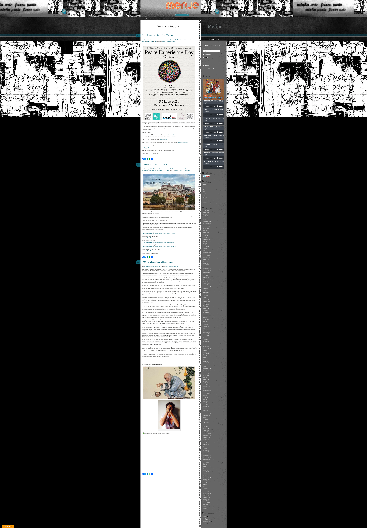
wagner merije (150, 41)
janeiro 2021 (206, 297)
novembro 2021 (207, 286)
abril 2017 (205, 361)
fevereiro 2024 (206, 248)
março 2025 (206, 237)
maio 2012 (205, 468)
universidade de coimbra (154, 170)
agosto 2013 (206, 441)
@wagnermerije (172, 136)
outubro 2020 (206, 301)
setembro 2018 (206, 334)
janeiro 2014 (206, 432)
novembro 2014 (207, 413)
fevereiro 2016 (206, 386)
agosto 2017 (206, 354)
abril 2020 (205, 310)
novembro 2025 (207, 223)
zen (159, 266)
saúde (143, 41)
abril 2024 (205, 245)
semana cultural (192, 169)
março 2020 (206, 312)
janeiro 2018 (206, 345)
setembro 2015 (206, 395)
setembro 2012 (206, 461)
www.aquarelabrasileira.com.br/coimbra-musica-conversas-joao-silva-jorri (158, 233)
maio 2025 (205, 234)
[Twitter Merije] (205, 176)
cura (163, 169)
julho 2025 (205, 230)
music (175, 169)
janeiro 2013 (206, 453)
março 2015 (206, 406)
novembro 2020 (207, 299)
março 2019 (206, 326)
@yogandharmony (148, 147)
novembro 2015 (207, 392)
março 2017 (206, 363)
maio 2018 (205, 337)
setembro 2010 (206, 499)
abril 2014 (205, 426)
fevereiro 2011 (206, 492)
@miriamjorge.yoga (172, 134)
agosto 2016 (206, 375)
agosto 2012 (206, 463)
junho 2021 (206, 292)
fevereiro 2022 (206, 283)
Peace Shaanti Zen (191, 39)
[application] (213, 106)
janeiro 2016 (206, 388)
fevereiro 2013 (206, 452)
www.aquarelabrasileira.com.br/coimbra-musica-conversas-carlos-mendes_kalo (159, 237)
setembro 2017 (206, 352)
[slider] (211, 106)
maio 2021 (205, 294)
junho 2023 (206, 259)
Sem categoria (206, 521)
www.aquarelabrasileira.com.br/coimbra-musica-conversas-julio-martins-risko (159, 246)
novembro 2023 (207, 254)
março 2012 (206, 472)
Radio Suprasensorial (183, 142)
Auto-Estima (147, 39)
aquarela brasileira (151, 169)
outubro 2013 (206, 437)
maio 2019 (205, 323)
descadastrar (208, 54)
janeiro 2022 (206, 285)
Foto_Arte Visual (207, 518)
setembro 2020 (206, 303)
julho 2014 (205, 421)
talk (145, 41)
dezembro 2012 (207, 455)
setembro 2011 (206, 479)
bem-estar (153, 39)
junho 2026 (206, 212)
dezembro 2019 (207, 314)
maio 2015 (205, 403)
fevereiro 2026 (206, 217)
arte (157, 169)
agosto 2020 (206, 305)
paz (181, 169)
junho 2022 (206, 277)
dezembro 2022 (207, 268)
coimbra (160, 169)
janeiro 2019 (206, 328)
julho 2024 (205, 241)
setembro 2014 (206, 417)
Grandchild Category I (208, 519)
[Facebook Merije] (203, 176)
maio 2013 (205, 446)
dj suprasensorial (162, 39)
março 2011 (206, 490)
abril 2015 (205, 404)
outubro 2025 (206, 225)
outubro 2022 (206, 272)
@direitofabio (163, 139)
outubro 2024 (206, 239)
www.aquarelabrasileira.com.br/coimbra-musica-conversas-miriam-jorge (158, 242)
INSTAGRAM (213, 68)
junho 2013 (206, 444)
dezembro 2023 (207, 252)
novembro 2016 (207, 370)
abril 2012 (205, 470)
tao (154, 266)
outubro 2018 (206, 332)
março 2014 (206, 428)
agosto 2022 (206, 274)
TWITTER (208, 68)
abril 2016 (205, 383)
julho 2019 (205, 321)
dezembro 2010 (207, 493)
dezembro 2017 (207, 346)
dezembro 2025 (207, 221)
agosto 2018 (206, 335)
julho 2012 (205, 464)
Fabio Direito (170, 39)
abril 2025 (205, 236)
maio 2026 (205, 214)
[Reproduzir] (205, 106)
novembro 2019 (207, 315)
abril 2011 (205, 488)
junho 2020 (206, 308)
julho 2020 (205, 306)
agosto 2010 (206, 501)
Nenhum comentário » (171, 41)
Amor (145, 169)
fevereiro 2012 (206, 473)
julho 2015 (205, 399)
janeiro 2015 (206, 410)
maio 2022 (205, 279)
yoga (155, 41)
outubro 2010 (206, 497)
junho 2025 (206, 232)
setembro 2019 (206, 317)
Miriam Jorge (180, 39)
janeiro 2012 (206, 475)
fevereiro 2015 (206, 408)
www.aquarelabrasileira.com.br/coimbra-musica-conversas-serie (156, 251)
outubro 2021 (206, 288)
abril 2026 (205, 216)
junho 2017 (206, 357)
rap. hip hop (185, 169)
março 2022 (206, 281)
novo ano (146, 266)
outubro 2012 (206, 459)
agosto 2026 (206, 210)
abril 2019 (205, 325)
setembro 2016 (206, 374)
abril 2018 (205, 339)
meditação (171, 169)
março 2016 (206, 384)
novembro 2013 (207, 435)
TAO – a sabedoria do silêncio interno (158, 261)
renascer (151, 266)
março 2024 (206, 246)
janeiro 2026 (206, 219)
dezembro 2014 (207, 412)
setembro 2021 (206, 290)
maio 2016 (205, 381)
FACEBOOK (204, 68)
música (185, 39)
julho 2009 (205, 504)
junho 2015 (206, 401)
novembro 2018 (207, 330)
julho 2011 (205, 482)
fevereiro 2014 (206, 430)
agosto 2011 (206, 481)
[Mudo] (218, 106)
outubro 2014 (206, 415)
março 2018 (206, 341)
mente (174, 39)
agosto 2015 (206, 397)
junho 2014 (206, 423)
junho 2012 (206, 466)
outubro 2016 (206, 372)
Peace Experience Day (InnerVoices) (157, 35)
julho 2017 (205, 355)
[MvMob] (209, 176)
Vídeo (180, 170)
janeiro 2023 (206, 266)
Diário (163, 41)
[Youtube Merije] (207, 176)
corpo (156, 39)
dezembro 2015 (207, 390)
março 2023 (206, 265)
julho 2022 (205, 276)
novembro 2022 (207, 270)
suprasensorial (145, 170)
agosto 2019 (206, 319)
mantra (166, 169)
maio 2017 (205, 359)
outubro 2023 (206, 256)
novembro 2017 (207, 348)
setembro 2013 (206, 439)
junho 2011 (206, 484)
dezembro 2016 (207, 368)
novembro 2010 (207, 495)
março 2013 (206, 450)
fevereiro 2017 (206, 364)
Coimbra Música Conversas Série (156, 164)
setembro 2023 (206, 257)
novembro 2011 (207, 477)
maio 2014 (205, 424)
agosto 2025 (206, 228)
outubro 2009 (206, 502)
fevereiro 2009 (206, 506)
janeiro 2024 (206, 250)
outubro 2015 (206, 394)
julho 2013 (205, 443)
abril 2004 (205, 508)
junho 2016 (206, 379)
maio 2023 (205, 261)
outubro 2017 (206, 350)
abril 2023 (205, 263)
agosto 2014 (206, 419)
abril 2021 (205, 295)
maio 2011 (205, 486)
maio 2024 (205, 243)
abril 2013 (205, 448)
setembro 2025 (206, 227)
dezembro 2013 (207, 433)
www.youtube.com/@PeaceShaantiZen (166, 156)
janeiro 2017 (206, 366)
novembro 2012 (207, 457)
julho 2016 (205, 377)
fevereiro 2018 (206, 343)
